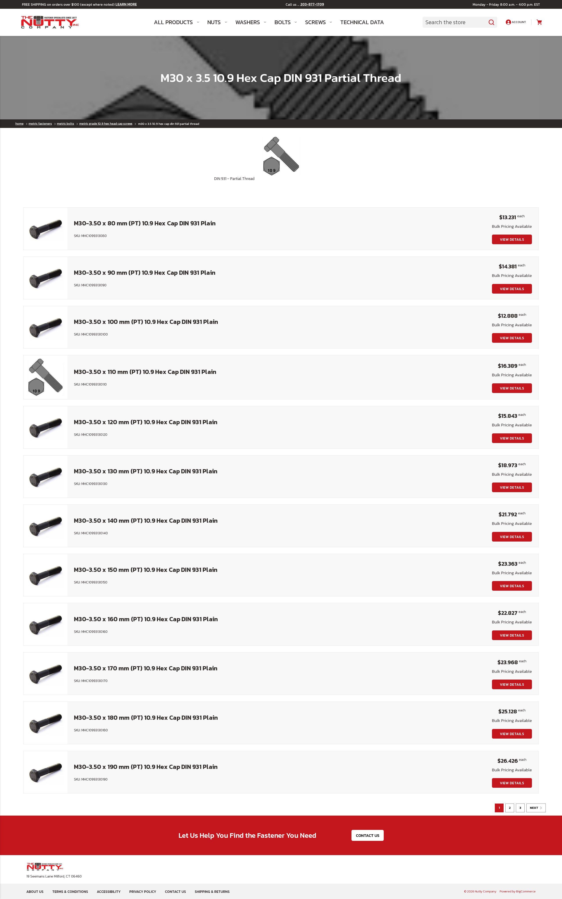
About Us (34, 891)
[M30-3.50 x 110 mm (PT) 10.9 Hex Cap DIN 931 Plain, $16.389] (45, 377)
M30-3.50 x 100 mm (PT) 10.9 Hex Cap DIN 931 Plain (146, 321)
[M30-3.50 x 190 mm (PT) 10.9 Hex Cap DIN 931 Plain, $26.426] (45, 772)
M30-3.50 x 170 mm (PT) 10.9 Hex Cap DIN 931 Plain (145, 668)
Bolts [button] (282, 22)
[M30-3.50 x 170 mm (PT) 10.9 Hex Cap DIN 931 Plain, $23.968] (45, 674)
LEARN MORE (126, 4)
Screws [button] (315, 22)
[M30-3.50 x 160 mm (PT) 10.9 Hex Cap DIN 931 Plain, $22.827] (45, 624)
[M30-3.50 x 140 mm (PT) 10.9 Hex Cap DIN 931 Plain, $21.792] (45, 526)
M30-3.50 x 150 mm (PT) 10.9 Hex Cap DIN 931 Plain (145, 569)
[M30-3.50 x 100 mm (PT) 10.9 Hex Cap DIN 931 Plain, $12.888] (45, 327)
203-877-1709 (312, 4)
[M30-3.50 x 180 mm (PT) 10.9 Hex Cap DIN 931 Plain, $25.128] (45, 723)
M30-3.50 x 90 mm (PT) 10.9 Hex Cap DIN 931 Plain (144, 272)
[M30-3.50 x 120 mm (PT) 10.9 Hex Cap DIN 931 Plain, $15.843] (45, 427)
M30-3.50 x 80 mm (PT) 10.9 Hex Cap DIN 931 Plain (145, 223)
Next (534, 808)
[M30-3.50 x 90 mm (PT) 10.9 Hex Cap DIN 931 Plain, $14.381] (45, 278)
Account (518, 22)
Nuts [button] (214, 22)
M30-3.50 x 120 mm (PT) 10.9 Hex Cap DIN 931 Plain (145, 422)
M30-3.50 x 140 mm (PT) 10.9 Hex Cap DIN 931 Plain (146, 520)
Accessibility (109, 891)
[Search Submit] (491, 22)
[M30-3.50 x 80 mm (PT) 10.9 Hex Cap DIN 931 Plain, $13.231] (45, 229)
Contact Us (367, 835)
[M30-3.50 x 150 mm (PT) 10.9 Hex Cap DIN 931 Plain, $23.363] (45, 575)
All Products (173, 22)
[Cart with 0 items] (538, 22)
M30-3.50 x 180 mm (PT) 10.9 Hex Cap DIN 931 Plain (146, 717)
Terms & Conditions (70, 891)
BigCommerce (526, 891)
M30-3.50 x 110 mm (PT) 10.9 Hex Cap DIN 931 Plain (145, 371)
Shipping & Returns (212, 891)
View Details (512, 239)
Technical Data (362, 22)
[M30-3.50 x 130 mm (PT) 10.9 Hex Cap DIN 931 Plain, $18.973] (45, 477)
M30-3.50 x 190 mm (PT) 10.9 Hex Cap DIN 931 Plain (146, 766)
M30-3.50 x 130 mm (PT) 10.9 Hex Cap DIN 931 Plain (145, 471)
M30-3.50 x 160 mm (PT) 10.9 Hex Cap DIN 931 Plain (146, 619)
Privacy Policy (142, 891)
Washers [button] (247, 22)
